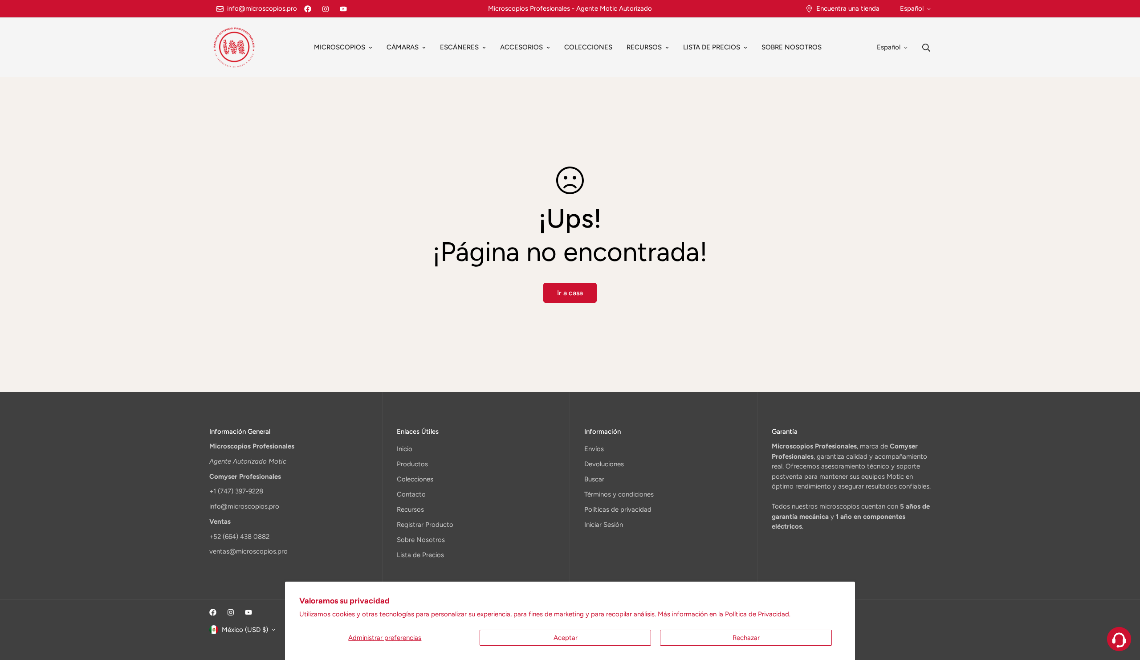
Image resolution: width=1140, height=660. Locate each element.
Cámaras (403, 47)
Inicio (404, 449)
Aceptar (566, 638)
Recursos (644, 47)
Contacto (411, 494)
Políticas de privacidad (617, 509)
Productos (412, 464)
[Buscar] (926, 47)
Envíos (594, 449)
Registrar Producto (425, 525)
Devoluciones (604, 464)
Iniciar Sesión (603, 525)
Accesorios (521, 47)
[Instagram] (325, 8)
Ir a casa (570, 293)
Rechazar (746, 638)
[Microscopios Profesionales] (233, 47)
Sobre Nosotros (791, 47)
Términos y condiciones (619, 494)
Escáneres (459, 47)
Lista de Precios (711, 47)
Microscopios (339, 47)
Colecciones (588, 47)
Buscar (594, 479)
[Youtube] (343, 8)
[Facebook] (307, 8)
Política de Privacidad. (757, 614)
